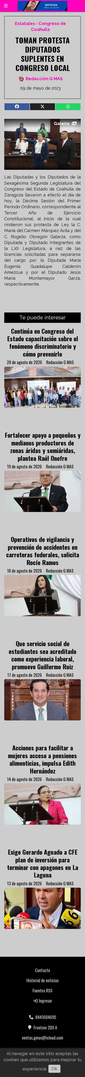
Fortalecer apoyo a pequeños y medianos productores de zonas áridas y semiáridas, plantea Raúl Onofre (43, 446)
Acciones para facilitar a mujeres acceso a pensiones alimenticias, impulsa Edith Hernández (42, 759)
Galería (61, 123)
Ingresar (45, 1001)
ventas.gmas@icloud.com (42, 1038)
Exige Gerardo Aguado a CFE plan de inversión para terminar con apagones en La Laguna (42, 863)
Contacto (42, 970)
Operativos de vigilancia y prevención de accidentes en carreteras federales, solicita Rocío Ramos (42, 550)
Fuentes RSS (42, 990)
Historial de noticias (42, 980)
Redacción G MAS (44, 78)
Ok (54, 1068)
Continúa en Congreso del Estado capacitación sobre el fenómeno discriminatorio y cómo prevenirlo (42, 342)
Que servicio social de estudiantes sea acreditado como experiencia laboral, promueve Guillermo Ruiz (42, 655)
